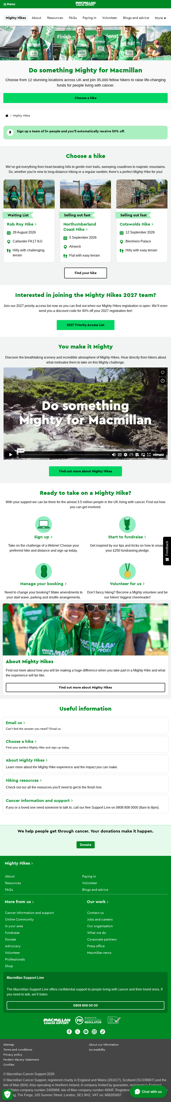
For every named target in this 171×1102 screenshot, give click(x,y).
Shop (9, 966)
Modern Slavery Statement (21, 1059)
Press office (96, 946)
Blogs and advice (136, 18)
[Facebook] (69, 1032)
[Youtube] (85, 1032)
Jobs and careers (100, 919)
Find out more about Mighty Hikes (85, 471)
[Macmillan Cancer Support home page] (7, 116)
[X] (77, 1032)
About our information (104, 1044)
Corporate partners (102, 939)
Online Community (19, 919)
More (159, 18)
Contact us (95, 913)
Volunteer (109, 18)
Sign (41, 537)
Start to (125, 537)
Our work (96, 902)
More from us (18, 902)
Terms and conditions (17, 1049)
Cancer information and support (29, 913)
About (36, 18)
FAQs (73, 18)
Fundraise (12, 932)
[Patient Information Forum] (114, 1021)
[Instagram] (94, 1032)
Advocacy (13, 946)
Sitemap (8, 1044)
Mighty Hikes (16, 18)
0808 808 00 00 (85, 1005)
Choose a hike (86, 98)
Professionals (15, 959)
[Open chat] (148, 1091)
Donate (85, 844)
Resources (55, 18)
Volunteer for (125, 584)
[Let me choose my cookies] (7, 1095)
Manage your (41, 584)
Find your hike (86, 273)
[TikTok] (102, 1032)
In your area (14, 926)
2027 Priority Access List (85, 325)
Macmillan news (99, 952)
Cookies (8, 1064)
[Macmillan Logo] (86, 4)
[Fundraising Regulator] (88, 1021)
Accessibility (97, 1049)
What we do (96, 932)
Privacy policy (12, 1054)
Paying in (89, 18)
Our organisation (100, 926)
